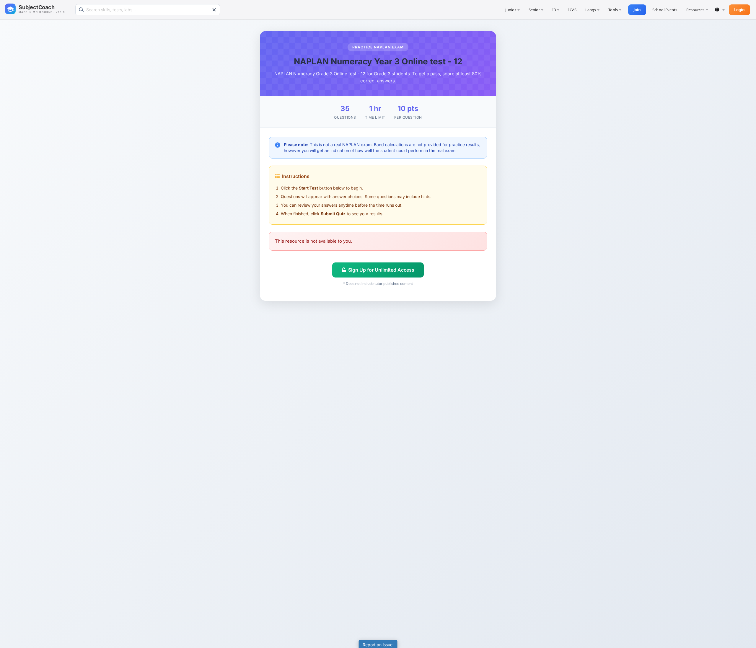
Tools (613, 9)
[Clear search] (214, 9)
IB (554, 9)
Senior (534, 9)
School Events (664, 9)
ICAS (572, 9)
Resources (695, 9)
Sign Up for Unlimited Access (381, 270)
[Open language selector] (720, 9)
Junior (510, 9)
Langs (590, 9)
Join (637, 9)
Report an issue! (378, 644)
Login (739, 9)
